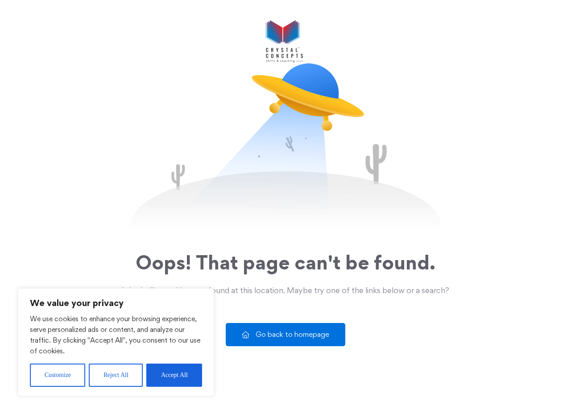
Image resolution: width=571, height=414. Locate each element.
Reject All (115, 375)
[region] (116, 342)
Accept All (174, 375)
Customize (58, 375)
